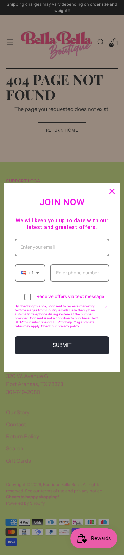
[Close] (112, 191)
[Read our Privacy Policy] (105, 307)
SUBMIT (62, 345)
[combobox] (30, 273)
